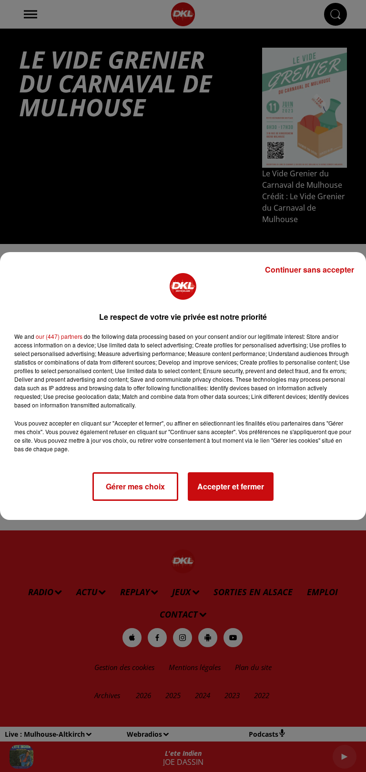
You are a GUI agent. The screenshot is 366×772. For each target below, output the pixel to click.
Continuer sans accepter (309, 269)
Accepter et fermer (230, 486)
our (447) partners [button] (59, 336)
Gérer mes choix (135, 486)
